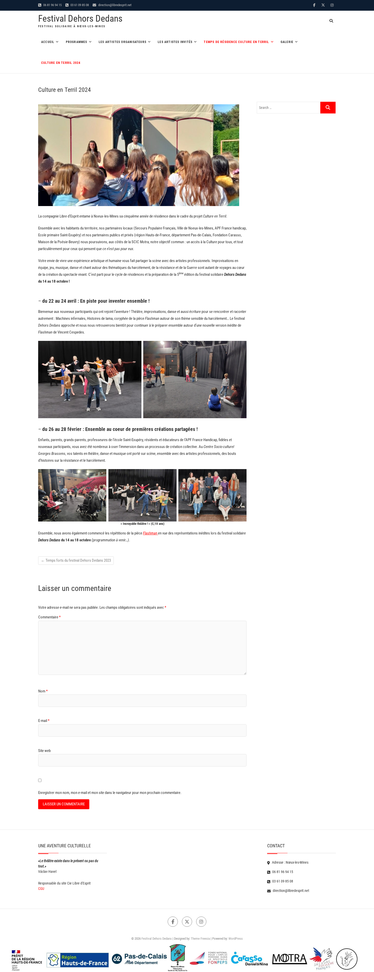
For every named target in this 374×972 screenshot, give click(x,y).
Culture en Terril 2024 (60, 63)
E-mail (43, 720)
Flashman (150, 533)
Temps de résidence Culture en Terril (236, 42)
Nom (43, 691)
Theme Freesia (200, 938)
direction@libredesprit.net (114, 5)
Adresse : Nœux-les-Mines (289, 862)
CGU (41, 889)
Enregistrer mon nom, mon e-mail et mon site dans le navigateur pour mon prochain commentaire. (109, 792)
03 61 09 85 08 (79, 5)
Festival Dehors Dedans (80, 18)
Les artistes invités (175, 42)
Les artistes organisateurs (122, 42)
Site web (44, 750)
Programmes (76, 42)
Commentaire (49, 617)
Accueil (47, 42)
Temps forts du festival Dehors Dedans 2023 (76, 560)
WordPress (235, 938)
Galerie (287, 42)
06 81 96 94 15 (52, 5)
